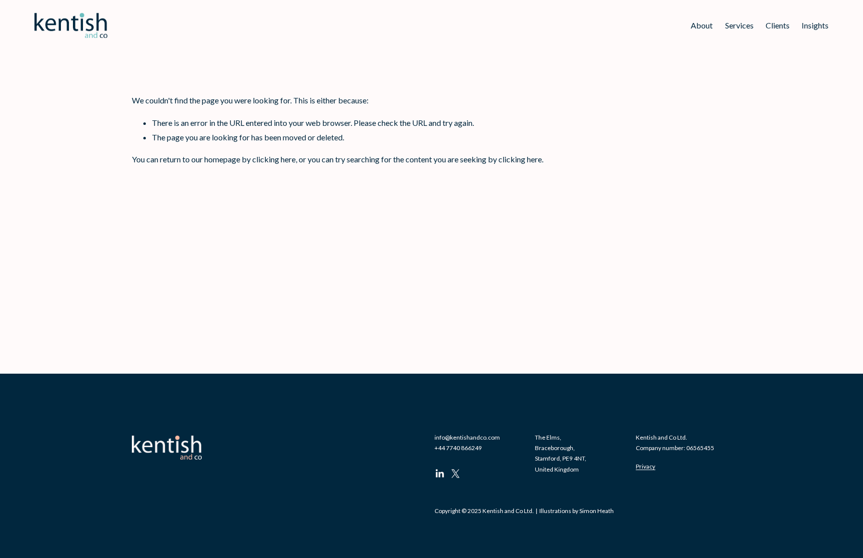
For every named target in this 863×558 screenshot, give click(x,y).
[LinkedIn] (439, 474)
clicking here (274, 159)
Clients (778, 25)
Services (739, 25)
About (702, 25)
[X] (455, 474)
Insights (815, 25)
